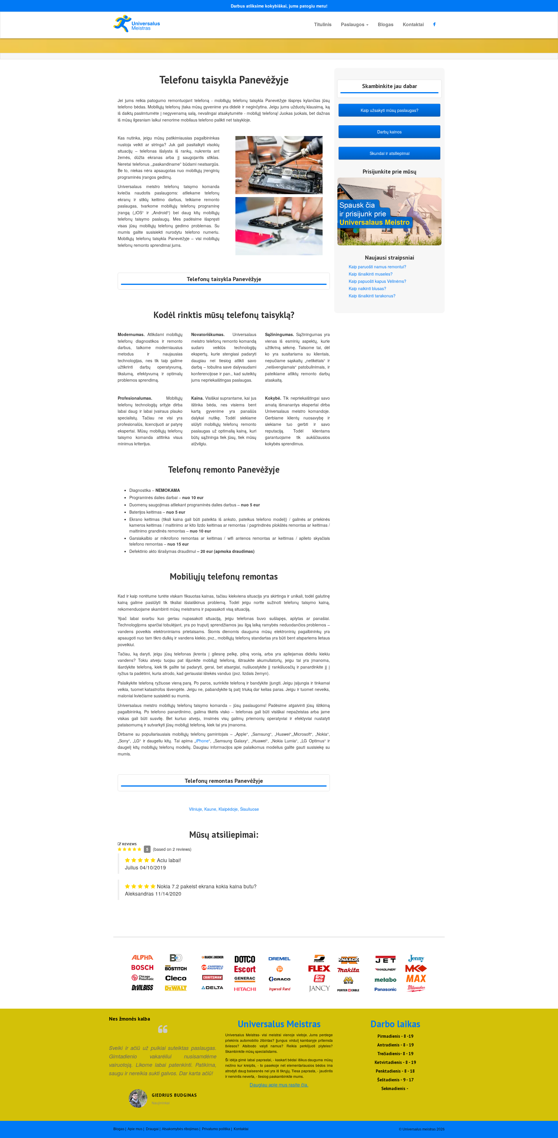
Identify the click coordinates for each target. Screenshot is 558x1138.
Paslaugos (353, 24)
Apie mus (135, 1129)
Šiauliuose (249, 809)
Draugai (152, 1129)
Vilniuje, (196, 809)
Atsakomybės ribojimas (180, 1129)
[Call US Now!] (224, 284)
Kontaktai (413, 24)
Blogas (386, 24)
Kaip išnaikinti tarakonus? (372, 296)
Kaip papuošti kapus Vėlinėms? (377, 281)
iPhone (202, 741)
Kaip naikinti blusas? (367, 288)
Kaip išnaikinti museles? (371, 274)
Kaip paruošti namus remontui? (377, 266)
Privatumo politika (216, 1129)
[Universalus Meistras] (165, 23)
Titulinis (323, 24)
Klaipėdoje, (229, 809)
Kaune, (210, 809)
